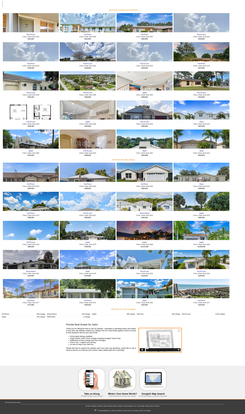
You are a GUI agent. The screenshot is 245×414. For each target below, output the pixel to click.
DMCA (141, 410)
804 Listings (41, 314)
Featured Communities (10, 6)
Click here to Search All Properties (123, 10)
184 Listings (86, 314)
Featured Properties (9, 1)
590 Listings (131, 314)
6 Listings (86, 317)
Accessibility (147, 410)
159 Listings (176, 314)
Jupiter (144, 92)
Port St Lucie (31, 34)
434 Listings (41, 317)
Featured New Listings (10, 3)
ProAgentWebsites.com (105, 410)
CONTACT (157, 406)
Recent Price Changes (10, 5)
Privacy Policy (127, 410)
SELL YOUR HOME (139, 406)
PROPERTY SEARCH (97, 406)
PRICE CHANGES (117, 406)
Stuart (201, 122)
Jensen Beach (144, 213)
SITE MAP (87, 406)
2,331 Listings (220, 314)
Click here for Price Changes (123, 309)
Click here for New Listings (123, 160)
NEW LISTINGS (108, 406)
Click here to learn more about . (13, 402)
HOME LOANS (149, 406)
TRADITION (51, 317)
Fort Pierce (87, 34)
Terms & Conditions (117, 410)
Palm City (140, 314)
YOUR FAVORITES (128, 406)
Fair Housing (135, 410)
